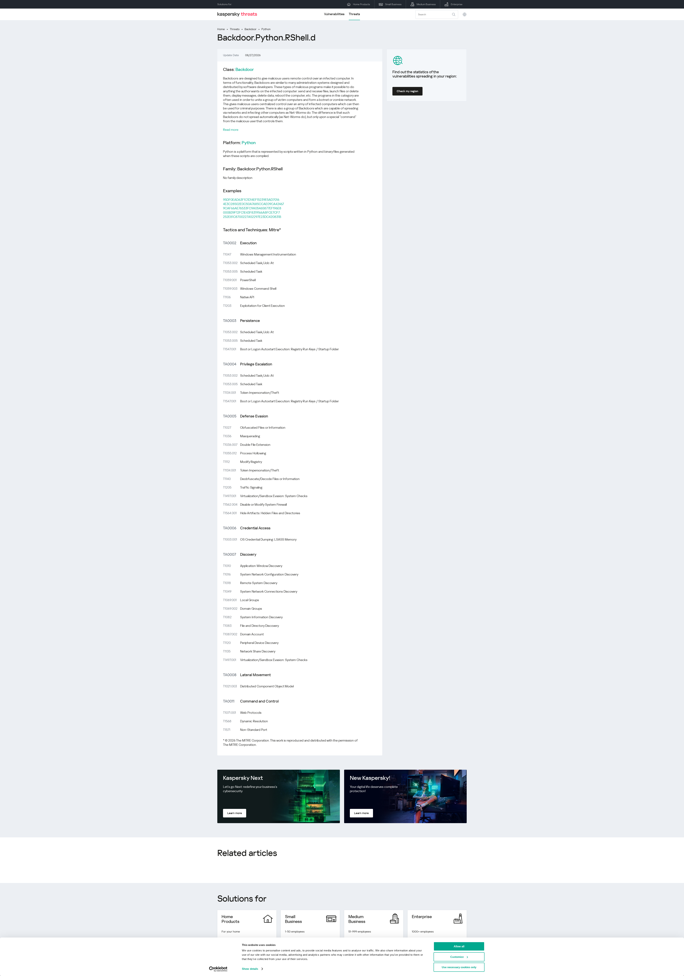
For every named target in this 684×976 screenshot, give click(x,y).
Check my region (407, 91)
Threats (354, 14)
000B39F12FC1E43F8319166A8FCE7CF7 (251, 212)
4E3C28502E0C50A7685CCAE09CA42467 (253, 204)
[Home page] (238, 14)
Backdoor (250, 29)
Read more (230, 129)
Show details (250, 968)
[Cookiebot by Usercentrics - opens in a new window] (218, 969)
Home (221, 29)
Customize (457, 956)
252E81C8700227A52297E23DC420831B (252, 217)
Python (266, 29)
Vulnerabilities (334, 14)
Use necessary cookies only (459, 967)
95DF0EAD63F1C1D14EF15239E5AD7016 (251, 200)
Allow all (459, 946)
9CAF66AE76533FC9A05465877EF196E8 (252, 208)
